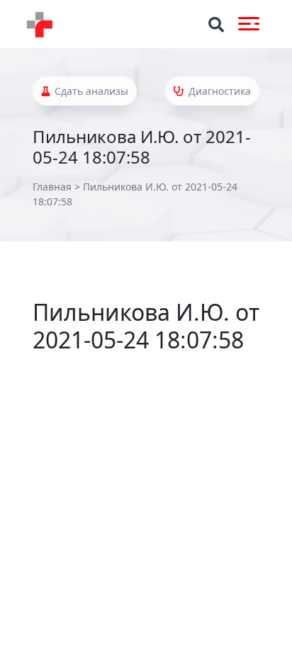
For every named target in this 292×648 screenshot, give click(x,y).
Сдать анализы (90, 91)
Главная (52, 186)
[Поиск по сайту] (216, 24)
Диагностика (218, 91)
